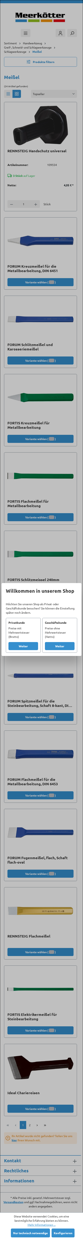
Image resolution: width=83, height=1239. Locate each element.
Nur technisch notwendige (30, 1233)
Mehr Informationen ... (42, 1225)
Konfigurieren (63, 1233)
